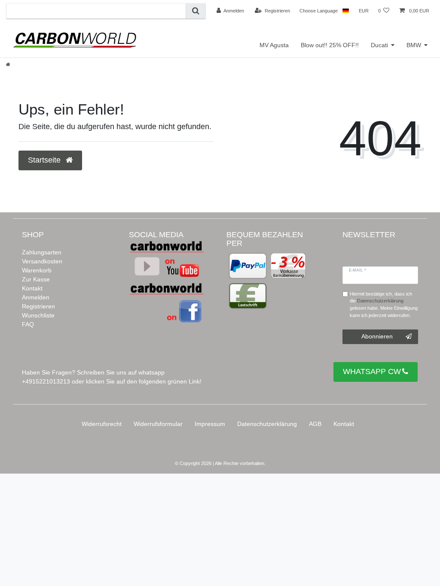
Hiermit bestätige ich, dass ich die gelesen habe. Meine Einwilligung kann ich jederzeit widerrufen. (384, 304)
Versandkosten (42, 261)
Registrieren (38, 306)
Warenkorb (37, 270)
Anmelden (35, 297)
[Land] (346, 10)
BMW (413, 45)
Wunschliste (38, 315)
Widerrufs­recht (102, 423)
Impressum (210, 423)
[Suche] (195, 10)
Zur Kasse (36, 279)
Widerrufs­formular (158, 423)
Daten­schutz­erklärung (267, 423)
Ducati (379, 45)
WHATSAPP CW (372, 371)
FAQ (28, 324)
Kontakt (32, 288)
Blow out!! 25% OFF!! (330, 45)
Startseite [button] (45, 160)
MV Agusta (274, 45)
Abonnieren (377, 336)
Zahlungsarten (41, 252)
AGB (315, 423)
